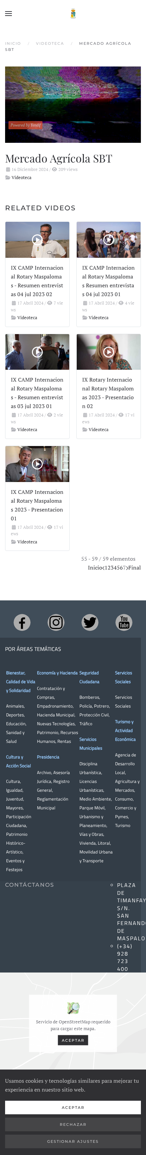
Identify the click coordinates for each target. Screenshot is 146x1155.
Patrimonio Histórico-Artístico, (17, 843)
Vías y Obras (91, 834)
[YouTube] (123, 622)
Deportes (15, 714)
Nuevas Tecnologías (56, 723)
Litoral (104, 843)
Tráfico (85, 723)
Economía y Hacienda (57, 672)
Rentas (64, 741)
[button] (8, 13)
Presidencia (48, 756)
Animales (15, 705)
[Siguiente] (127, 567)
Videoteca (22, 177)
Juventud (14, 798)
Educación (15, 723)
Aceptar (73, 1040)
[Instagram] (56, 622)
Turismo (122, 825)
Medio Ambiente (95, 798)
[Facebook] (22, 622)
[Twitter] (89, 622)
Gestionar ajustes (73, 1141)
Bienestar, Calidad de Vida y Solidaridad (20, 681)
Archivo (44, 772)
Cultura (13, 781)
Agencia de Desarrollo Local (125, 763)
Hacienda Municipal (55, 714)
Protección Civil (94, 714)
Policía (85, 705)
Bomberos (89, 697)
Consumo (124, 798)
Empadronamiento (55, 705)
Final (134, 567)
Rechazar (73, 1124)
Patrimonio (47, 732)
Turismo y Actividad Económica (125, 730)
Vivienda (87, 843)
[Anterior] (103, 567)
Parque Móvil (92, 807)
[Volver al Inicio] (73, 13)
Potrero (101, 705)
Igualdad (14, 790)
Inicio (95, 567)
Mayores (14, 807)
